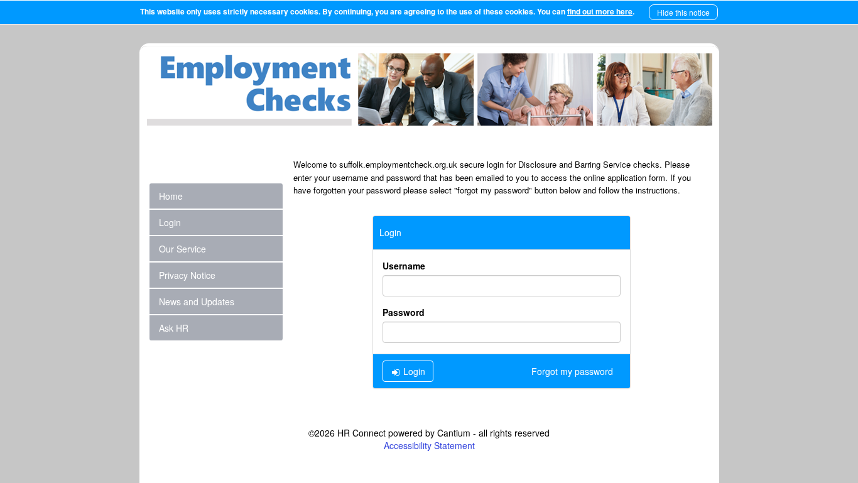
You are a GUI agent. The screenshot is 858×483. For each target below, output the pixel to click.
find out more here (600, 11)
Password (404, 312)
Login (413, 371)
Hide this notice (683, 12)
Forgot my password (572, 371)
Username (404, 265)
